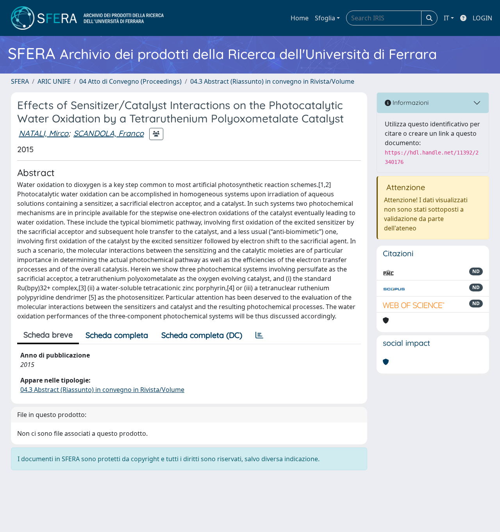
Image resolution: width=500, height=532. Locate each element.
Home (300, 18)
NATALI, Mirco (43, 133)
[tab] (259, 335)
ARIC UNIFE (54, 81)
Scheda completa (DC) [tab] (201, 335)
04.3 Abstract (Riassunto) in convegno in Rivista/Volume (272, 81)
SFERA (20, 81)
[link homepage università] (87, 18)
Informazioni (410, 102)
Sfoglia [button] (325, 18)
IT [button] (446, 18)
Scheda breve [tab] (48, 335)
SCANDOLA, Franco (108, 133)
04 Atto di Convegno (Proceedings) (130, 81)
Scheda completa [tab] (117, 335)
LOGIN (482, 18)
